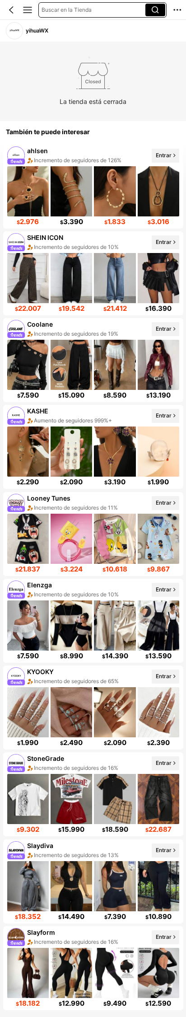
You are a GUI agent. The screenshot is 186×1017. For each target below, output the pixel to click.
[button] (11, 10)
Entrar (163, 155)
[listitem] (93, 187)
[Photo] (15, 155)
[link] (14, 30)
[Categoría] (27, 10)
